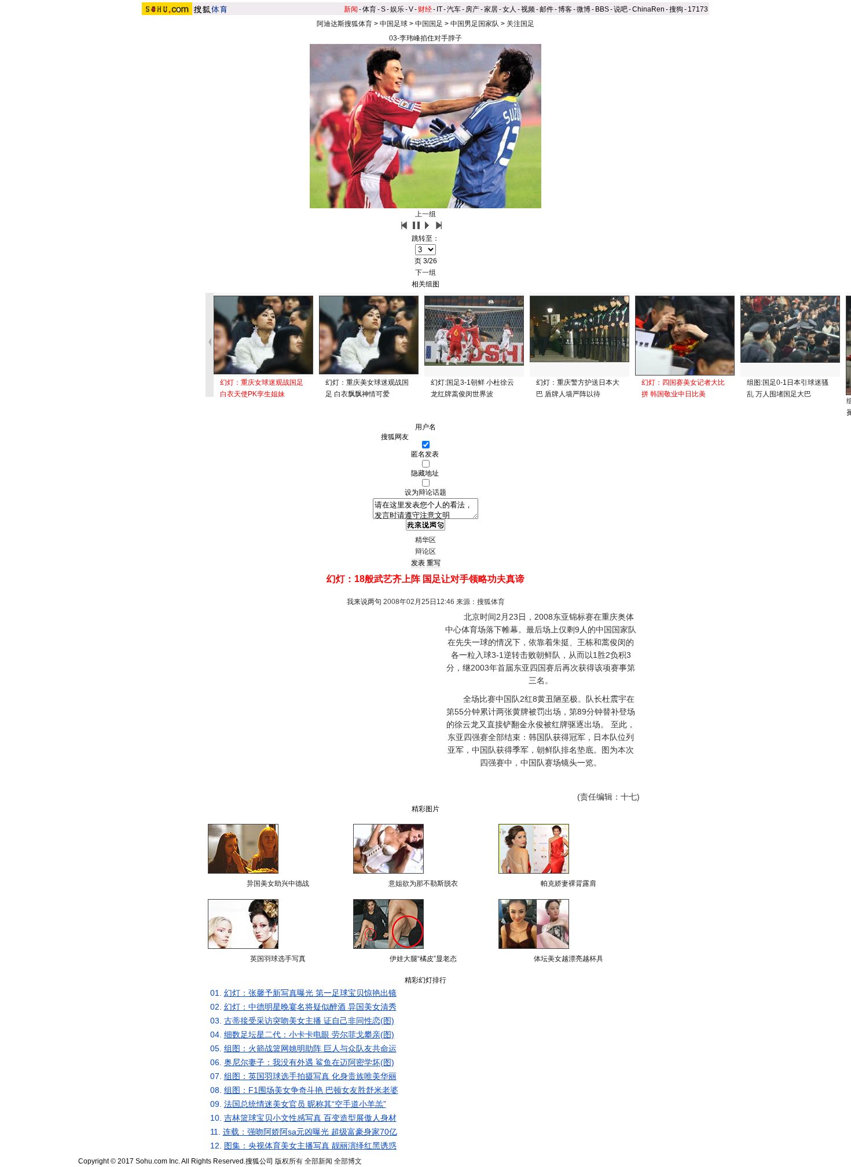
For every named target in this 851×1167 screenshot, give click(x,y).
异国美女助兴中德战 (278, 883)
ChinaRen (648, 9)
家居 (491, 9)
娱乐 (397, 9)
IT (439, 9)
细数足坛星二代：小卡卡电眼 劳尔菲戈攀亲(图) (309, 1034)
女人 (509, 9)
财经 (425, 9)
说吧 (621, 9)
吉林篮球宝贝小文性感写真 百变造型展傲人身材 (310, 1117)
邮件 (546, 9)
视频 (528, 9)
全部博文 (348, 1161)
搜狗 (676, 9)
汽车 (454, 9)
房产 (472, 9)
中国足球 (394, 24)
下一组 (425, 272)
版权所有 (289, 1161)
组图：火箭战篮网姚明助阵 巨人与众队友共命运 (310, 1048)
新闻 (351, 9)
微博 (583, 9)
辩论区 (425, 551)
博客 (565, 9)
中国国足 (429, 24)
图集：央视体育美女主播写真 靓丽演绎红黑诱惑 (310, 1145)
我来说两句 (364, 602)
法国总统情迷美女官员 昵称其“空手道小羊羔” (305, 1104)
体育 (369, 9)
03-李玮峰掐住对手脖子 (425, 38)
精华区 (425, 540)
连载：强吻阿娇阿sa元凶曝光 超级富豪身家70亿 (310, 1131)
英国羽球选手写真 (278, 959)
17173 (698, 9)
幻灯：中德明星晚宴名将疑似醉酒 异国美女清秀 (310, 1006)
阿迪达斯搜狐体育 (344, 24)
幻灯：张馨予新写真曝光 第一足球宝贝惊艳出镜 (310, 992)
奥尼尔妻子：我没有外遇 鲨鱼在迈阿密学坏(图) (309, 1062)
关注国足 (520, 24)
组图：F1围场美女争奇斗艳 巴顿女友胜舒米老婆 (311, 1090)
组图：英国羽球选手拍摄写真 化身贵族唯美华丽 (310, 1076)
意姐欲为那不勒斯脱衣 (423, 883)
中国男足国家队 (474, 24)
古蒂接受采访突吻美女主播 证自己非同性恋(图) (309, 1020)
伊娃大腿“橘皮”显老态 (423, 959)
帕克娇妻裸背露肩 (568, 883)
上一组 (425, 214)
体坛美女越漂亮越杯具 (568, 959)
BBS (602, 9)
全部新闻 (318, 1161)
